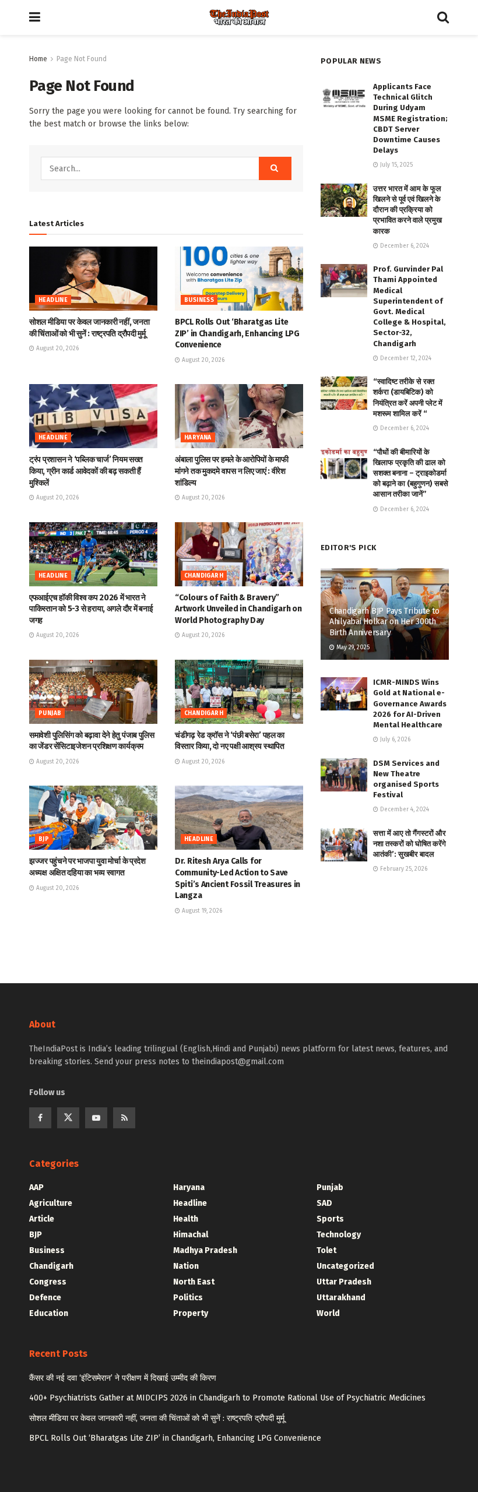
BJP (43, 839)
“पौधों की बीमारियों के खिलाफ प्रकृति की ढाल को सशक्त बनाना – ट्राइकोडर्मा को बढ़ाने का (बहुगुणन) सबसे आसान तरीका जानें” (410, 473)
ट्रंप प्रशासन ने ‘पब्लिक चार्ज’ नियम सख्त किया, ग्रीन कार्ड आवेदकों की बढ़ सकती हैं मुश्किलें (86, 471)
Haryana (198, 437)
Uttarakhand (341, 1298)
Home (38, 59)
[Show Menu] (34, 17)
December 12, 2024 (404, 358)
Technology (339, 1235)
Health (185, 1219)
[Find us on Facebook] (40, 1117)
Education (48, 1313)
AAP (36, 1187)
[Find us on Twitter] (68, 1117)
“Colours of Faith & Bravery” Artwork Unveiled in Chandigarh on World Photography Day (238, 609)
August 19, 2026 (201, 910)
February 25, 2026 (402, 868)
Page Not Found (82, 59)
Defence (45, 1298)
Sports (330, 1219)
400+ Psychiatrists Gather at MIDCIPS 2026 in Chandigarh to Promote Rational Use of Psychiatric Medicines (227, 1398)
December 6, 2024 (403, 245)
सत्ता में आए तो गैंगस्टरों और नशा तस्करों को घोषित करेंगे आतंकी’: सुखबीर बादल (409, 843)
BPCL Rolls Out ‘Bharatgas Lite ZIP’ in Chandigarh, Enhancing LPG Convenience (237, 333)
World (328, 1313)
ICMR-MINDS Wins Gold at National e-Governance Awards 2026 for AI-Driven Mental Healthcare (410, 703)
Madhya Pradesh (205, 1250)
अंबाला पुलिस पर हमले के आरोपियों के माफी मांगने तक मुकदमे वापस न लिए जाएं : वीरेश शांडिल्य (232, 471)
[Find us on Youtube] (96, 1117)
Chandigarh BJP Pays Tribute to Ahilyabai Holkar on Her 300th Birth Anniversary (384, 621)
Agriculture (50, 1203)
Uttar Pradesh (344, 1282)
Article (41, 1219)
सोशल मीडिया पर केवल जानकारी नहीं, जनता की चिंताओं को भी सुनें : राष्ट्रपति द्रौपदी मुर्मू (156, 1418)
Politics (188, 1298)
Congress (47, 1282)
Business (199, 300)
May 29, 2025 (352, 647)
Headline (53, 300)
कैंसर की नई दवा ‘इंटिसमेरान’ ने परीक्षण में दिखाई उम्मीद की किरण (122, 1378)
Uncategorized (345, 1266)
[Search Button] (443, 17)
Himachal (190, 1235)
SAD (324, 1203)
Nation (186, 1266)
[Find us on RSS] (124, 1117)
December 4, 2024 (403, 809)
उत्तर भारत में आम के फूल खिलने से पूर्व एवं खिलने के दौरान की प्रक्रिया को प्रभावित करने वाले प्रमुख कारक (407, 209)
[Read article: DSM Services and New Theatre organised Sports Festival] (344, 774)
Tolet (326, 1250)
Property (190, 1313)
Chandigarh (203, 575)
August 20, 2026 (56, 348)
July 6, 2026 (394, 739)
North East (194, 1282)
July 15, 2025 (395, 164)
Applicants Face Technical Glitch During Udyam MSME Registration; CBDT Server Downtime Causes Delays (410, 118)
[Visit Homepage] (239, 17)
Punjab (49, 713)
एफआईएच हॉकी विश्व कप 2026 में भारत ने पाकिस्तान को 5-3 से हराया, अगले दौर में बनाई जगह (91, 609)
